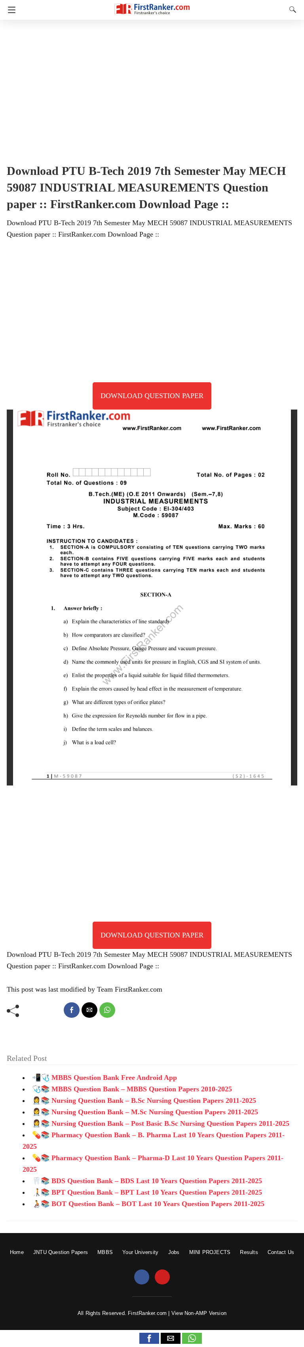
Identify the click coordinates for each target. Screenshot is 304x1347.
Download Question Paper (152, 396)
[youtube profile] (162, 1277)
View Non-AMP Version (198, 1313)
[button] (149, 1338)
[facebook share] (72, 1010)
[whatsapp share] (107, 1010)
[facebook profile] (141, 1277)
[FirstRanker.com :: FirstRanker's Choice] (152, 5)
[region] (152, 89)
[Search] (291, 9)
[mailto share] (89, 1010)
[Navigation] (9, 10)
